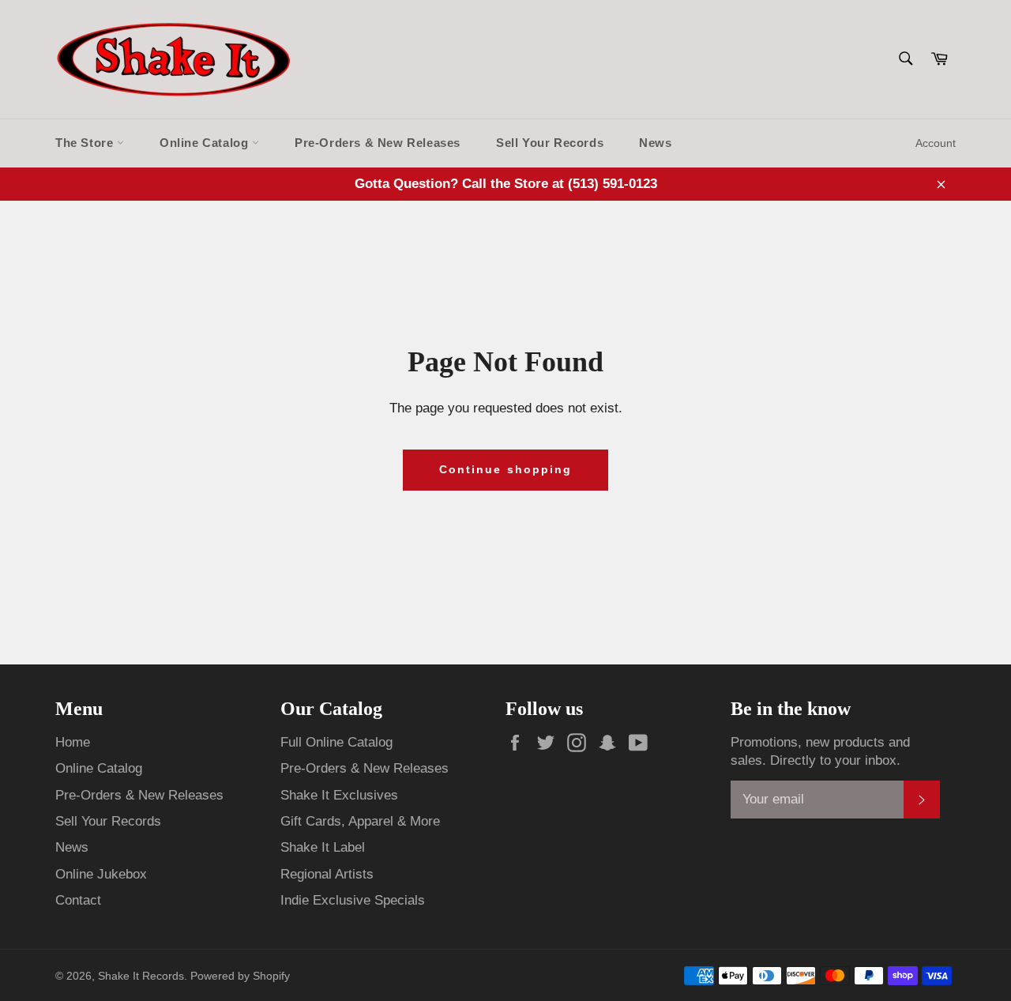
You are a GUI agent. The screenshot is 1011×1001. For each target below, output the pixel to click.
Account (935, 143)
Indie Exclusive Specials (352, 900)
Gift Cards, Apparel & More (360, 821)
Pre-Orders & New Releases (377, 142)
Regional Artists (327, 874)
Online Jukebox (101, 874)
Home (72, 742)
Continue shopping (506, 469)
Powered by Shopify (240, 976)
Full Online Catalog (336, 742)
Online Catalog (206, 142)
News (655, 142)
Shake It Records (141, 976)
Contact (78, 900)
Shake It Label (322, 847)
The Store (86, 142)
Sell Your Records (549, 142)
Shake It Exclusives (339, 795)
